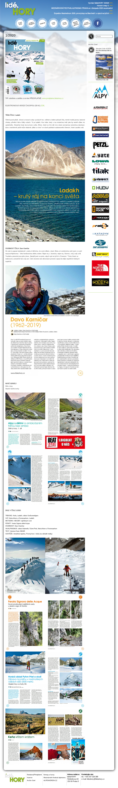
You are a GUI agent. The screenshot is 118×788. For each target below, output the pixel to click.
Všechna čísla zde (102, 80)
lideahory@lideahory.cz (96, 779)
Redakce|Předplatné (34, 775)
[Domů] (25, 9)
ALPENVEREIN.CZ (50, 780)
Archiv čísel (31, 780)
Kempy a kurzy (49, 775)
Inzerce (29, 777)
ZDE (42, 106)
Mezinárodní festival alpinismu (55, 777)
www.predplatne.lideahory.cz (52, 98)
